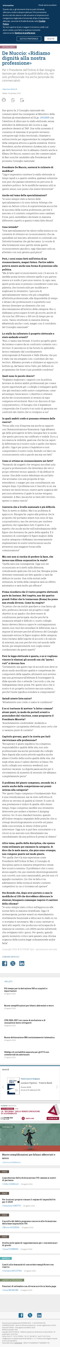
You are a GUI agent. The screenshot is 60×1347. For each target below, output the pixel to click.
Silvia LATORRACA (12, 1162)
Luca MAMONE (10, 1290)
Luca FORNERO (10, 1249)
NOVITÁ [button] (5, 1069)
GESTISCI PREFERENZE (29, 38)
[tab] (30, 1069)
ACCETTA (50, 38)
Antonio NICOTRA (12, 1270)
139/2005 (44, 117)
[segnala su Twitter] (14, 963)
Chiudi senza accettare (47, 5)
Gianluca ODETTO (12, 1205)
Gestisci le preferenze (25, 33)
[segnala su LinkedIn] (23, 963)
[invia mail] (21, 99)
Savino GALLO (10, 89)
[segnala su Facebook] (6, 963)
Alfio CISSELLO (11, 1184)
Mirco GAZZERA (11, 1227)
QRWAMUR (18, 1343)
